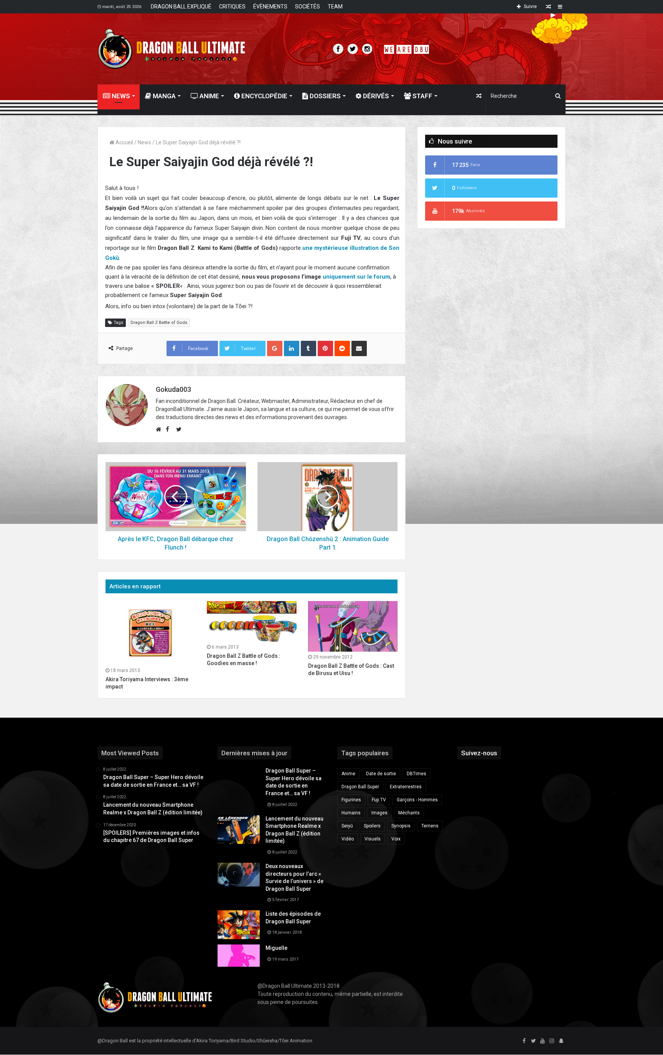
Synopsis (401, 826)
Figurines (351, 799)
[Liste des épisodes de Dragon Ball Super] (239, 924)
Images (379, 813)
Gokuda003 (173, 389)
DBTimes (416, 773)
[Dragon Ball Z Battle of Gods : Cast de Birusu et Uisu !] (353, 626)
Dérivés (375, 96)
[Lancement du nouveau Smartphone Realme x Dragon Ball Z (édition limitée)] (239, 829)
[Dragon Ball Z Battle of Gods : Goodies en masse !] (252, 621)
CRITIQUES (232, 6)
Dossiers (324, 96)
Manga (163, 96)
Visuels (372, 839)
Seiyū (347, 826)
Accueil (123, 142)
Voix (396, 839)
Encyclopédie (263, 96)
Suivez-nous (479, 753)
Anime (208, 96)
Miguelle (276, 948)
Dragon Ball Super (360, 786)
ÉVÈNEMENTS (270, 6)
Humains (351, 813)
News (144, 142)
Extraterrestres (406, 786)
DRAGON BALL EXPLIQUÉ (181, 6)
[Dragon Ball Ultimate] (171, 49)
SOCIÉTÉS (307, 6)
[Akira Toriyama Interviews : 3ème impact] (150, 633)
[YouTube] (542, 1041)
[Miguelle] (239, 955)
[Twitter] (533, 1041)
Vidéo (347, 839)
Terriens (430, 826)
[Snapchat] (561, 1041)
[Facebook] (524, 1041)
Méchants (409, 813)
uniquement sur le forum (356, 276)
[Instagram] (551, 1041)
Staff (421, 96)
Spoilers (372, 826)
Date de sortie (381, 773)
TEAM (335, 6)
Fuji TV (379, 799)
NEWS (120, 96)
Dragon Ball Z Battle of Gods (158, 322)
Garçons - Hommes (417, 799)
